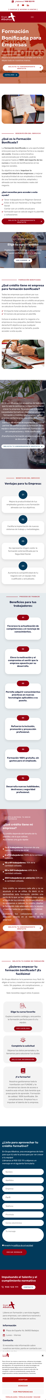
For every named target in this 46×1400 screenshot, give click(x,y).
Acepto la (18, 1245)
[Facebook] (18, 5)
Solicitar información (23, 1059)
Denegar (23, 1386)
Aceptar (23, 1380)
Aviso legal (36, 1397)
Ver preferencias (23, 1392)
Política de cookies (12, 1397)
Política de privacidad (25, 1397)
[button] (43, 1355)
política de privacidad (23, 1245)
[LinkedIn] (28, 5)
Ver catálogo (23, 1028)
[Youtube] (23, 5)
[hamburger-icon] (32, 17)
